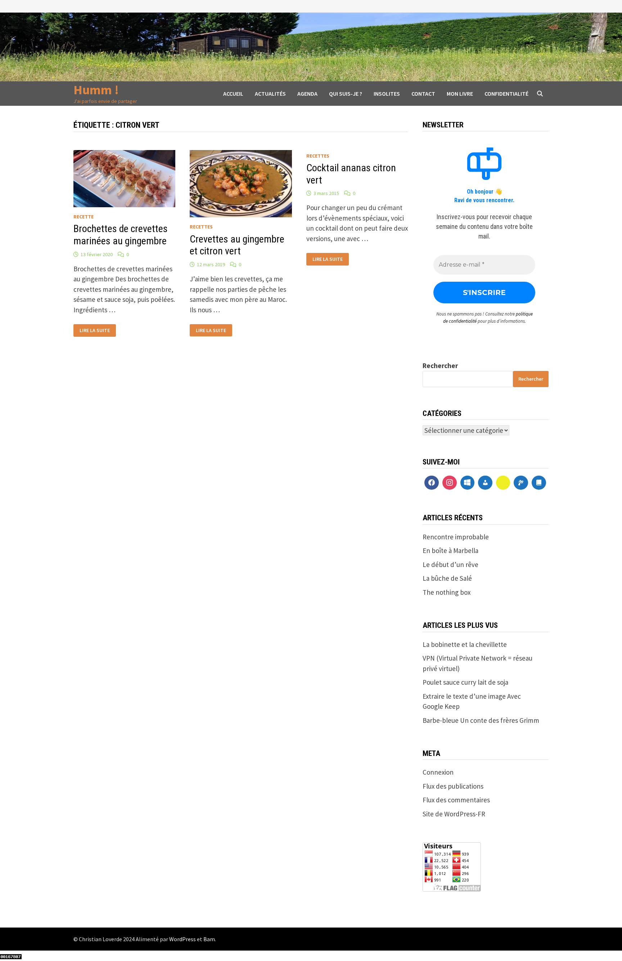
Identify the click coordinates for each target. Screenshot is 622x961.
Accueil (233, 93)
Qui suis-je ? (345, 93)
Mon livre (460, 93)
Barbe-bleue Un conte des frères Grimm (481, 720)
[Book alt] (539, 483)
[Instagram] (450, 483)
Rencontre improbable (456, 536)
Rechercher (440, 365)
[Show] (503, 483)
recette (83, 216)
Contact (423, 93)
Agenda (307, 93)
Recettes (201, 226)
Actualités (270, 93)
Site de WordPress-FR (454, 814)
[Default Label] (468, 483)
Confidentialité (506, 93)
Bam (209, 939)
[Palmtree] (521, 483)
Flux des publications (453, 786)
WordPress (182, 939)
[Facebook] (432, 483)
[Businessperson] (485, 483)
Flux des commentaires (456, 799)
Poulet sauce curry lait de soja (465, 682)
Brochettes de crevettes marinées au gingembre (120, 235)
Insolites (387, 93)
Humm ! (96, 90)
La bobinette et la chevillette (465, 644)
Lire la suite (94, 330)
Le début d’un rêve (450, 564)
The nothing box (446, 592)
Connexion (438, 772)
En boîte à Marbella (450, 550)
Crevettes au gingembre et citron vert (237, 245)
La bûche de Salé (447, 578)
